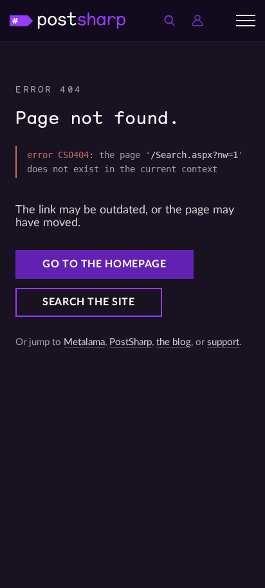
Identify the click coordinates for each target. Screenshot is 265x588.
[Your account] (197, 20)
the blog (173, 342)
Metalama (84, 342)
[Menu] (245, 20)
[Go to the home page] (67, 20)
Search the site (88, 302)
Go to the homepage (104, 264)
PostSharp (130, 342)
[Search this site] (169, 20)
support (223, 342)
